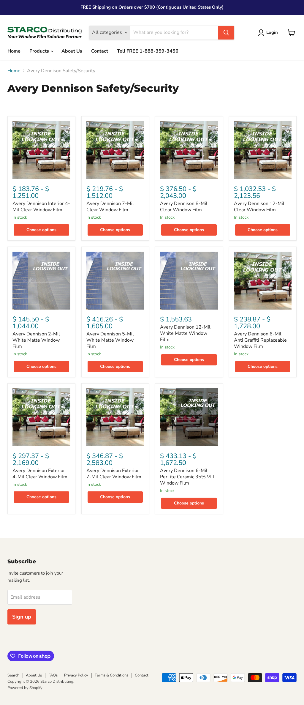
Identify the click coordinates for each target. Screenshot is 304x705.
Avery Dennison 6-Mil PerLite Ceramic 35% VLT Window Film (187, 476)
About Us (71, 51)
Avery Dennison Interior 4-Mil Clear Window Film (41, 206)
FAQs (53, 675)
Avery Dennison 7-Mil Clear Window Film (110, 206)
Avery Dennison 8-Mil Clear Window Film (184, 206)
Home (13, 51)
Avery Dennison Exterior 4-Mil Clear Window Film (39, 473)
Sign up (21, 616)
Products (39, 51)
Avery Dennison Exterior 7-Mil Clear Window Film (113, 473)
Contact (99, 51)
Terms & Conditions (111, 675)
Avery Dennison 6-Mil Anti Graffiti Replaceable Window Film (260, 340)
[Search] (226, 33)
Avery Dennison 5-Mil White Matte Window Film (110, 340)
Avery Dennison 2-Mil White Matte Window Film (36, 340)
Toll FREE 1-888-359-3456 (147, 51)
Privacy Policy (76, 675)
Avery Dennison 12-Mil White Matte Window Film (185, 333)
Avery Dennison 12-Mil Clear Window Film (259, 206)
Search (13, 675)
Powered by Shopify (24, 687)
